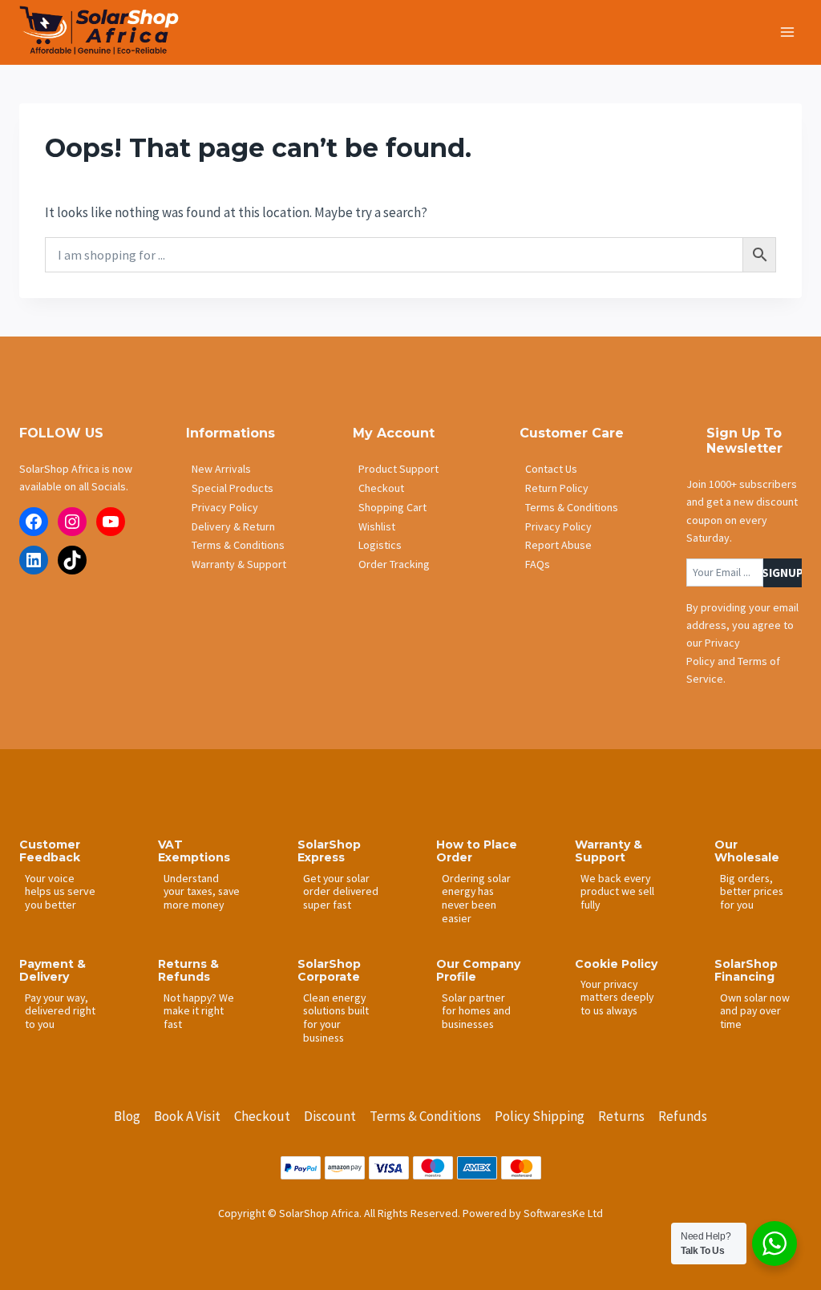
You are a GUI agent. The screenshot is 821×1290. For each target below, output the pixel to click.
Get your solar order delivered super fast (340, 891)
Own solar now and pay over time (755, 1010)
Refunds (682, 1116)
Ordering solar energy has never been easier (476, 898)
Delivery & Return (233, 526)
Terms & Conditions (238, 545)
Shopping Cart (392, 507)
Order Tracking (394, 564)
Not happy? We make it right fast (199, 1010)
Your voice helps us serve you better (60, 892)
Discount (330, 1116)
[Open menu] (787, 31)
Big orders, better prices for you (751, 891)
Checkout (381, 488)
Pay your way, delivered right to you (60, 1010)
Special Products (232, 488)
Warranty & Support (239, 564)
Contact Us (551, 469)
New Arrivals (221, 469)
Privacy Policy (225, 507)
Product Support (398, 469)
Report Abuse (558, 545)
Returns (621, 1116)
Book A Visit (187, 1116)
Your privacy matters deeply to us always (616, 997)
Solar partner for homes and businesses (476, 1010)
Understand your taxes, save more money (202, 891)
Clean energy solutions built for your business (336, 1017)
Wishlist (376, 526)
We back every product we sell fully (617, 891)
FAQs (537, 564)
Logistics (380, 545)
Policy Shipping (539, 1116)
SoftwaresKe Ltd (563, 1213)
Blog (127, 1116)
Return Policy (556, 488)
